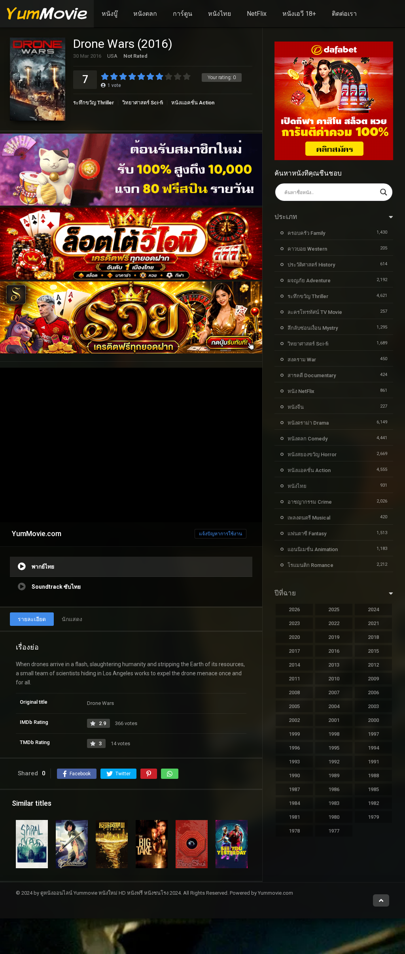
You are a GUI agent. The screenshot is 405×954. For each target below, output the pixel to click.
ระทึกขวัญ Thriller (93, 102)
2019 (333, 637)
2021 (373, 623)
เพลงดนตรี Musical (309, 518)
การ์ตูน (182, 13)
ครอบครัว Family (306, 233)
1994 (373, 748)
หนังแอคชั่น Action (192, 102)
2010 (333, 679)
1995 (333, 748)
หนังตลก (145, 13)
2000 (373, 720)
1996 (294, 748)
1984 (294, 803)
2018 (373, 637)
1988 (373, 775)
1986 (333, 789)
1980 (333, 817)
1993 (294, 762)
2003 (373, 706)
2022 (333, 623)
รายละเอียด (32, 619)
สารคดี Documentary (312, 375)
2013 (333, 665)
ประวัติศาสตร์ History (311, 265)
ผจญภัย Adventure (309, 280)
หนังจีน (296, 407)
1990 (294, 775)
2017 (294, 651)
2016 (333, 651)
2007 (333, 692)
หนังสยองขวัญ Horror (312, 454)
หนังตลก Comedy (307, 439)
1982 (373, 803)
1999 (294, 734)
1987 (294, 789)
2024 (373, 609)
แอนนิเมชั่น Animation (313, 549)
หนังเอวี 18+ (299, 13)
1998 (333, 734)
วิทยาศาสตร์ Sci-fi (142, 102)
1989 (333, 775)
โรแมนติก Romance (310, 565)
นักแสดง (72, 619)
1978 (294, 831)
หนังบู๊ (109, 13)
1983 (333, 803)
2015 (373, 651)
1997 (373, 734)
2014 (294, 665)
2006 (373, 692)
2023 (294, 623)
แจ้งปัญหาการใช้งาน (220, 534)
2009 (373, 679)
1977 (333, 831)
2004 (333, 706)
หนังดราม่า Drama (308, 423)
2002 (294, 720)
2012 (373, 665)
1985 (373, 789)
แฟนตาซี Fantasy (307, 534)
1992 (333, 762)
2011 (294, 679)
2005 (294, 706)
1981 (294, 817)
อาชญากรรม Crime (310, 502)
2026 (294, 609)
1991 (373, 762)
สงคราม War (302, 360)
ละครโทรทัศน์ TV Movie (315, 312)
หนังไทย (219, 13)
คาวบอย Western (307, 249)
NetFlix (257, 13)
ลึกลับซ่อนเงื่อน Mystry (313, 328)
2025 (333, 609)
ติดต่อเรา (344, 13)
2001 (333, 720)
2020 (294, 637)
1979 (373, 817)
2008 (294, 692)
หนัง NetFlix (301, 391)
